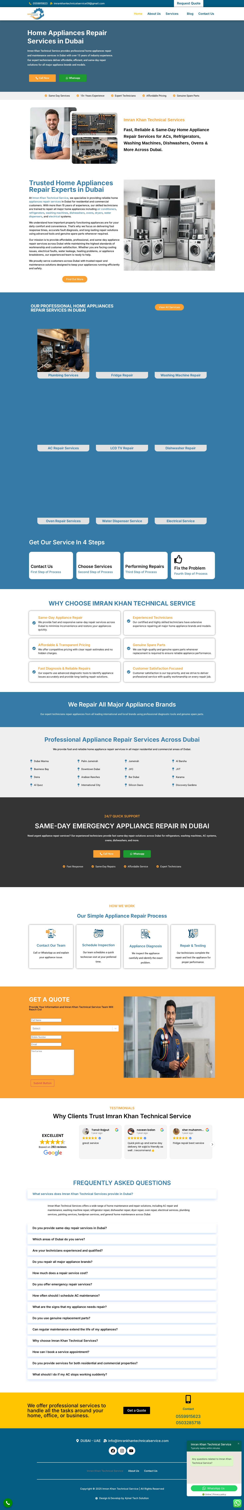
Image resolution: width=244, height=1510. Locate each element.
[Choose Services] (82, 557)
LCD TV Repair (122, 448)
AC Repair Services (63, 448)
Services (172, 13)
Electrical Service (181, 521)
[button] (212, 1144)
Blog (190, 13)
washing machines (57, 212)
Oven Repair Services (63, 521)
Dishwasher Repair (180, 448)
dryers (99, 212)
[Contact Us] (35, 557)
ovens (89, 212)
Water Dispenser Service (122, 521)
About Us (154, 13)
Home (138, 13)
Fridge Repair (122, 375)
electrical (54, 216)
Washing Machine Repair (181, 375)
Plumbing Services (63, 375)
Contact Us (206, 13)
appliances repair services (45, 201)
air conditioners (106, 209)
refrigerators (36, 212)
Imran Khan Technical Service (50, 197)
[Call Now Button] (7, 1503)
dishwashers (77, 212)
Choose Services (95, 566)
